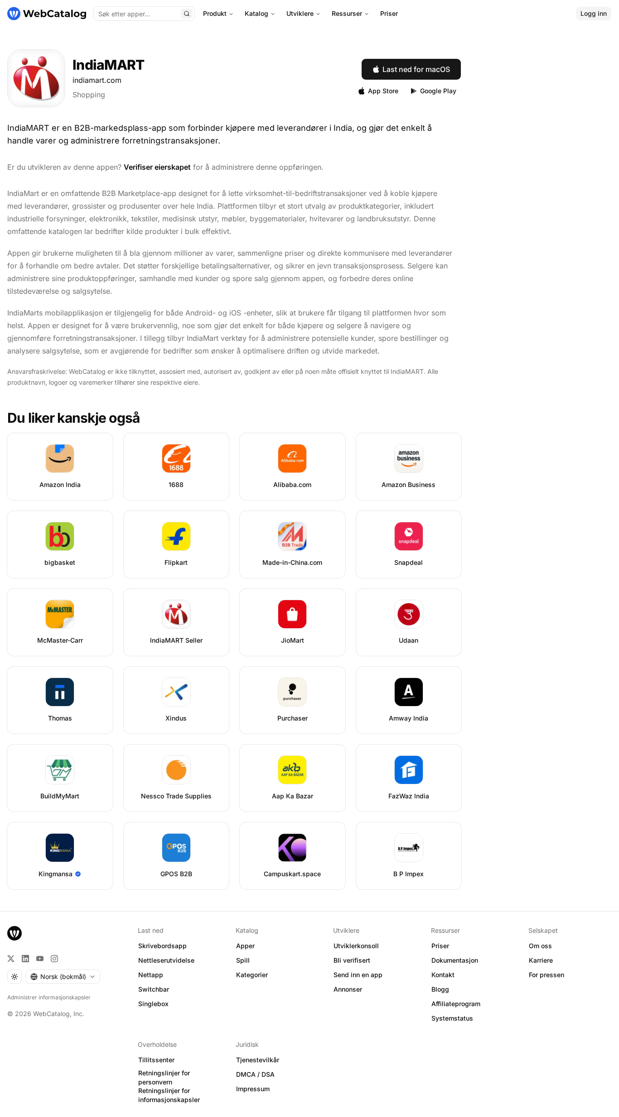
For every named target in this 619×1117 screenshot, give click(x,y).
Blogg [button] (440, 989)
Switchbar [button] (153, 989)
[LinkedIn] (25, 958)
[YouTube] (40, 958)
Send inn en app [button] (358, 975)
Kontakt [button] (443, 975)
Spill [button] (243, 960)
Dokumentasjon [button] (454, 960)
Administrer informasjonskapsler (49, 997)
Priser (389, 13)
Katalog (256, 13)
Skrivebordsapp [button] (162, 946)
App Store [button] (383, 91)
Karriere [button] (541, 960)
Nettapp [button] (150, 975)
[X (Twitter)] (11, 958)
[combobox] (62, 976)
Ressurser (347, 13)
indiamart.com (97, 80)
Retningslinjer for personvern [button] (164, 1077)
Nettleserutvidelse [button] (166, 960)
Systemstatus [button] (452, 1018)
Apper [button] (245, 946)
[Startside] (46, 13)
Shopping (89, 94)
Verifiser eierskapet (157, 167)
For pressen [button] (546, 975)
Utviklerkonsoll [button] (356, 946)
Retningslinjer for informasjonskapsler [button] (169, 1095)
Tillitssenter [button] (156, 1060)
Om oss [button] (540, 946)
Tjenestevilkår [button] (257, 1060)
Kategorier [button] (252, 975)
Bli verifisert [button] (352, 960)
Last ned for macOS (416, 69)
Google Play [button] (438, 91)
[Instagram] (54, 958)
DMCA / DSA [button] (255, 1074)
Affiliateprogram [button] (455, 1003)
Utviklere (300, 13)
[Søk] (186, 13)
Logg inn (593, 13)
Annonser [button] (348, 989)
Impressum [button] (253, 1089)
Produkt (215, 13)
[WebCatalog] (14, 933)
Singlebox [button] (153, 1003)
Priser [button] (440, 946)
